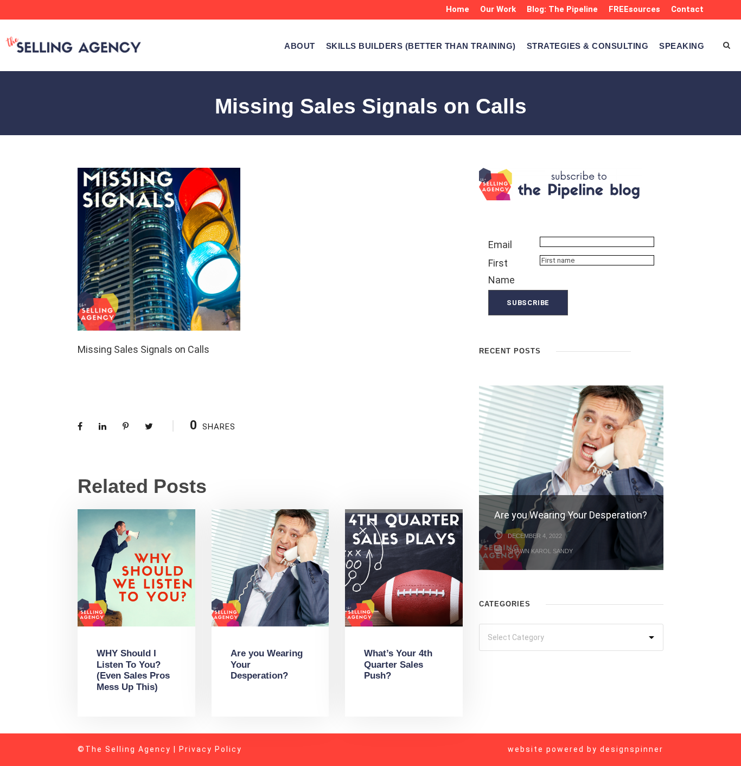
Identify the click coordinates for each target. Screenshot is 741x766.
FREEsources (634, 9)
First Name (501, 271)
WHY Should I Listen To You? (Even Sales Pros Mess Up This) (133, 670)
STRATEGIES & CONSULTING (588, 45)
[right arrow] (658, 350)
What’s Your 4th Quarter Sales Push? (398, 664)
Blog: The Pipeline (562, 9)
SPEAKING (681, 45)
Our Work (498, 9)
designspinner (631, 749)
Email (500, 244)
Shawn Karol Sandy (540, 551)
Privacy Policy (210, 749)
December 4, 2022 (535, 536)
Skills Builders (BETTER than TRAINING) (421, 45)
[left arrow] (647, 350)
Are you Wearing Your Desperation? (570, 515)
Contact (687, 9)
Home (457, 9)
